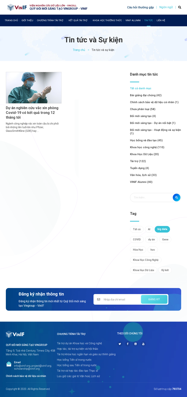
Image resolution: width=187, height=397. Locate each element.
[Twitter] (119, 343)
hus (152, 249)
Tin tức (148, 20)
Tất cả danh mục (140, 88)
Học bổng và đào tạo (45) (146, 140)
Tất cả (137, 229)
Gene (165, 239)
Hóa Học (138, 249)
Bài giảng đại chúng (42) (146, 95)
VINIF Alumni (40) (141, 182)
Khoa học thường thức (107, 20)
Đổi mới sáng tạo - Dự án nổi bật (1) (152, 123)
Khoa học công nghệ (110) (147, 147)
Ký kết (165, 270)
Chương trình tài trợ (50, 20)
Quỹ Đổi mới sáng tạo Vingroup (26, 345)
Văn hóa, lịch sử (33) (143, 175)
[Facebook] (127, 343)
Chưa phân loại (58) (142, 109)
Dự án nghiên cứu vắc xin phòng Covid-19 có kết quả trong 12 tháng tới (32, 113)
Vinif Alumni (133, 20)
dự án (151, 239)
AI (149, 229)
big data (162, 229)
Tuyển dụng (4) (139, 168)
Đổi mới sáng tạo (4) (143, 116)
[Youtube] (143, 343)
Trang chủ (11, 20)
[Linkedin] (135, 343)
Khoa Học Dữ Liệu (143, 270)
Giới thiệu (27, 20)
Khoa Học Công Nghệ (146, 259)
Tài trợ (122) (138, 161)
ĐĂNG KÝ (154, 299)
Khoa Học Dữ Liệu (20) (144, 154)
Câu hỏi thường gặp (140, 7)
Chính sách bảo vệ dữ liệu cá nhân (26, 376)
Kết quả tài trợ (78, 20)
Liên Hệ (161, 20)
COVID (137, 239)
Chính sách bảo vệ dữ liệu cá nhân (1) (154, 102)
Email (17, 362)
